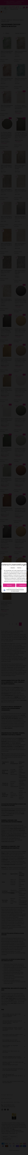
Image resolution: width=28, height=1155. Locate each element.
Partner (19, 567)
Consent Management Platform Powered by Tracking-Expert (15, 590)
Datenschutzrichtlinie (12, 588)
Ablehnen (9, 585)
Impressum (20, 588)
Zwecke (13, 567)
